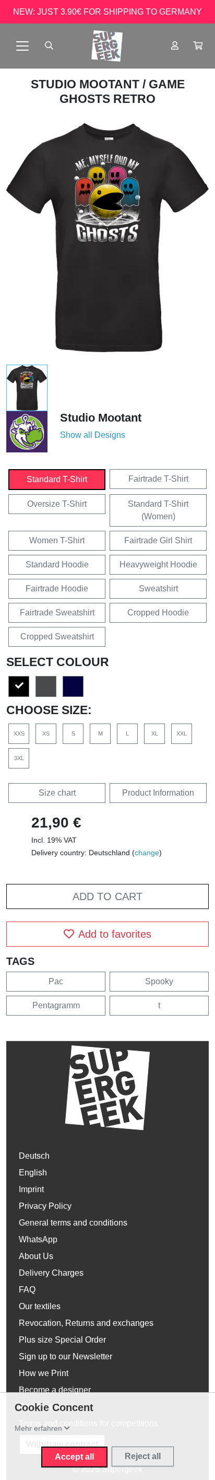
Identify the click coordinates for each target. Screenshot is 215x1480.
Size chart (57, 792)
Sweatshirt (158, 588)
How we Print (43, 1373)
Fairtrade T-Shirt (158, 478)
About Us (36, 1256)
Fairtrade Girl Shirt (158, 540)
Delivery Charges (51, 1272)
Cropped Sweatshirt (57, 636)
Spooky (159, 981)
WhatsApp (38, 1239)
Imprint (31, 1189)
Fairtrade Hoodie (57, 588)
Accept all (74, 1456)
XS (46, 733)
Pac (56, 981)
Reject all (143, 1456)
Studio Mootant (86, 84)
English (33, 1172)
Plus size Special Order (62, 1339)
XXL (181, 733)
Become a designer (55, 1389)
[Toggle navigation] (22, 46)
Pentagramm (56, 1005)
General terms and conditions (73, 1222)
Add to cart (107, 896)
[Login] (175, 46)
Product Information (158, 792)
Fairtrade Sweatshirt (57, 612)
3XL (19, 758)
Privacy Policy (45, 1206)
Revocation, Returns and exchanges (86, 1323)
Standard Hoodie (57, 564)
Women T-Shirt (57, 540)
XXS (19, 733)
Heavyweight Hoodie (158, 564)
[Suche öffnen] (49, 46)
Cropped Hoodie (158, 612)
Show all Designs (92, 434)
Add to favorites (114, 934)
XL (154, 733)
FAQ (27, 1289)
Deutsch (34, 1155)
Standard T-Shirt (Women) (158, 510)
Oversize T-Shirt (57, 503)
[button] (198, 46)
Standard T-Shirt (57, 479)
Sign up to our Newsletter (65, 1356)
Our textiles (40, 1306)
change (147, 852)
